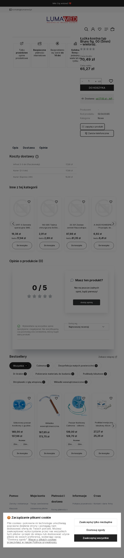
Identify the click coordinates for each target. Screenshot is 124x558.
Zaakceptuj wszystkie (96, 538)
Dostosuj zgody (95, 529)
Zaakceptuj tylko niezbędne (95, 522)
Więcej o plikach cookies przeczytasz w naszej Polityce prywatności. (32, 541)
